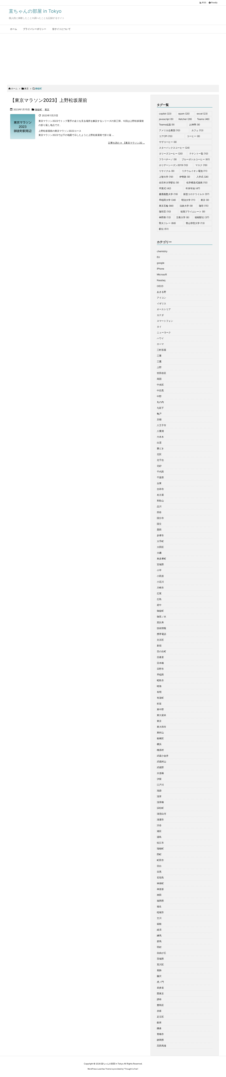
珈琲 (203, 205)
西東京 (160, 993)
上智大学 (166, 176)
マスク (201, 165)
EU (158, 257)
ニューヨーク (164, 332)
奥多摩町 (161, 558)
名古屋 (160, 494)
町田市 (160, 860)
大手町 (160, 541)
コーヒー (193, 136)
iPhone (160, 268)
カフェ (197, 130)
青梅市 (160, 1034)
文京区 (160, 639)
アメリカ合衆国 (169, 130)
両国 (159, 378)
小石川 (160, 581)
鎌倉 (159, 1028)
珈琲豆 (165, 211)
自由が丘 (161, 952)
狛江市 (160, 842)
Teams (203, 119)
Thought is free (131, 1069)
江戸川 (160, 784)
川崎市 (160, 587)
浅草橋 (160, 802)
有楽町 (160, 697)
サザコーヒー (168, 141)
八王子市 (161, 425)
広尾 (159, 593)
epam (184, 113)
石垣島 (160, 877)
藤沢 (159, 976)
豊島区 (160, 1005)
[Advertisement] (113, 58)
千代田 (160, 471)
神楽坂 (160, 889)
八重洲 (160, 431)
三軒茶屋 (161, 349)
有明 (159, 691)
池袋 (159, 790)
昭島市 (160, 680)
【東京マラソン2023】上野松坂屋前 (48, 100)
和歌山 (160, 500)
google (160, 262)
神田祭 (165, 217)
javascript (166, 119)
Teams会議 (167, 124)
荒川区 (160, 964)
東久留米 (161, 715)
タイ (159, 326)
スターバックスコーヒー (174, 147)
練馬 (159, 935)
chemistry (162, 251)
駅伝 (164, 228)
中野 (159, 396)
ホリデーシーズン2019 (173, 165)
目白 (159, 865)
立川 (159, 918)
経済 (159, 929)
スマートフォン (165, 320)
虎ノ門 (160, 981)
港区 (159, 831)
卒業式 (165, 188)
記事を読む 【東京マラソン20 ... (126, 142)
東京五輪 (166, 205)
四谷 (159, 512)
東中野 (160, 709)
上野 (159, 367)
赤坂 (159, 1010)
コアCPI (165, 136)
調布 (159, 999)
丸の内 (160, 402)
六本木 (160, 436)
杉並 (159, 703)
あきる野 (161, 291)
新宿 (159, 645)
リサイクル (166, 170)
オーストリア (164, 309)
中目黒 (160, 390)
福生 (159, 906)
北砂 (159, 465)
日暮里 (160, 657)
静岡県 (160, 1039)
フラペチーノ (168, 159)
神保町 (160, 883)
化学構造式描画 (196, 182)
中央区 (160, 384)
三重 (159, 355)
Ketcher (185, 119)
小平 (159, 570)
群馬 (159, 941)
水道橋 (160, 773)
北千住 (160, 460)
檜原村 (160, 749)
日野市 (160, 668)
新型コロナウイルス (196, 194)
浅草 (159, 796)
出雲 (159, 442)
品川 (159, 506)
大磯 (159, 552)
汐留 (159, 778)
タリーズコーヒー (171, 153)
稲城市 (160, 912)
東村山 (160, 732)
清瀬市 (160, 819)
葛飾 (159, 970)
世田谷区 (161, 373)
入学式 (202, 176)
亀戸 (159, 413)
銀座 (159, 1022)
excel (202, 113)
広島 (159, 599)
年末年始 (193, 188)
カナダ (160, 315)
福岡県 (160, 900)
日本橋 (160, 663)
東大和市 (161, 726)
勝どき (160, 448)
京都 (159, 419)
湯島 (159, 836)
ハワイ (160, 338)
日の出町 (161, 651)
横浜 (159, 744)
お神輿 (194, 124)
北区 (159, 454)
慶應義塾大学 (168, 194)
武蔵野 (160, 767)
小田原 (160, 576)
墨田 (159, 529)
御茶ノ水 (161, 616)
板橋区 (160, 738)
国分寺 (160, 518)
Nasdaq (161, 280)
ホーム (14, 88)
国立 (159, 523)
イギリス (161, 303)
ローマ (160, 344)
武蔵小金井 (162, 755)
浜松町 (160, 807)
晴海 (159, 686)
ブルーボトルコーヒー (196, 159)
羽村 (159, 947)
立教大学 (182, 217)
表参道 (160, 987)
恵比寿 (160, 622)
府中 (159, 605)
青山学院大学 (195, 223)
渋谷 (159, 825)
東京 (26, 88)
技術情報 (161, 628)
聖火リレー (167, 223)
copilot (165, 113)
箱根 (159, 923)
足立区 (160, 1016)
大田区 (160, 547)
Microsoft (162, 274)
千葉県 (160, 477)
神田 (159, 894)
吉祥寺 (160, 489)
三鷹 (159, 361)
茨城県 (160, 958)
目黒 (159, 871)
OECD (160, 286)
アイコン (161, 297)
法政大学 (186, 205)
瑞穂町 (160, 848)
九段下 (160, 407)
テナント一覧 (198, 153)
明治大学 (188, 199)
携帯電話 (161, 634)
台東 (159, 483)
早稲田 (160, 674)
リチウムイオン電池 (194, 170)
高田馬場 (161, 1045)
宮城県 (160, 564)
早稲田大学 (167, 199)
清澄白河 (161, 813)
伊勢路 (184, 176)
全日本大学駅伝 (169, 182)
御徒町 (38, 109)
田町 (159, 854)
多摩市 (160, 535)
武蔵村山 (161, 761)
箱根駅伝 (202, 217)
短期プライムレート (193, 211)
